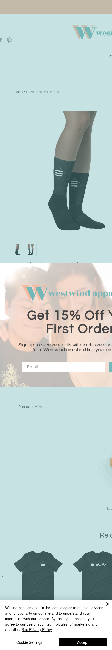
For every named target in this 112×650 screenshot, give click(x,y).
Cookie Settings (29, 642)
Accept (82, 642)
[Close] (104, 607)
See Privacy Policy (37, 629)
